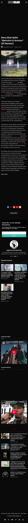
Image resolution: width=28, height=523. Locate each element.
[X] (13, 256)
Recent (14, 429)
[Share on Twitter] (11, 207)
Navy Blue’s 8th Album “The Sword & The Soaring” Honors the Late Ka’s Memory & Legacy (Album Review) (21, 276)
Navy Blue (14, 82)
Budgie (15, 94)
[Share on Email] (20, 207)
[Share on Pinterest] (17, 207)
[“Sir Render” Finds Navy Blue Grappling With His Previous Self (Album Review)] (7, 267)
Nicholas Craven (16, 136)
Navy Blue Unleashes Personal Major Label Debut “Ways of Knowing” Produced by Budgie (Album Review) (7, 295)
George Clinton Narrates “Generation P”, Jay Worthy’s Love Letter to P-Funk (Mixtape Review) (18, 446)
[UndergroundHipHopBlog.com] (14, 2)
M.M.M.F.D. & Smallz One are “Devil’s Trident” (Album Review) (18, 473)
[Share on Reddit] (14, 207)
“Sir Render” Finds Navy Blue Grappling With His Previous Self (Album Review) (7, 275)
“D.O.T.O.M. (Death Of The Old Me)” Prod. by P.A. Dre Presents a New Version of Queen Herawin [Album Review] (18, 437)
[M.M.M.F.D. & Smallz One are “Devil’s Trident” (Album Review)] (5, 474)
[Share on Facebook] (8, 207)
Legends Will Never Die (8, 47)
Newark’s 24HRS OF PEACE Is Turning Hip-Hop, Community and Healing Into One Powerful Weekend (18, 455)
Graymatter (21, 143)
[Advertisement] (14, 20)
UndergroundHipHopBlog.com (14, 515)
